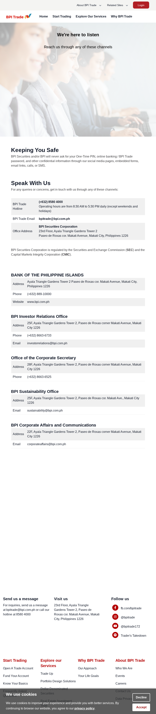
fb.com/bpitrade (131, 608)
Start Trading (62, 16)
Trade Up (47, 673)
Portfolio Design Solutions (58, 681)
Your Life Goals (88, 676)
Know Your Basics (15, 683)
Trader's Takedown (133, 635)
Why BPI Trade (121, 16)
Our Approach (87, 668)
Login (141, 5)
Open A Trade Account (18, 668)
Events (120, 676)
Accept (141, 707)
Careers (120, 683)
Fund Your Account (16, 676)
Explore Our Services (91, 16)
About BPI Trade (87, 5)
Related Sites (115, 5)
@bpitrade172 (130, 626)
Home (43, 16)
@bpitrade (128, 617)
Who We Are (123, 668)
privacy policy (84, 708)
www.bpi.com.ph (38, 301)
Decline (141, 697)
